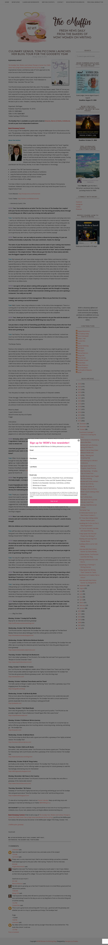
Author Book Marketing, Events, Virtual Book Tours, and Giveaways (53, 478)
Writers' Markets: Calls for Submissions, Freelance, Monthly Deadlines (54, 488)
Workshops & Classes (39, 485)
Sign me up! (54, 501)
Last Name (33, 466)
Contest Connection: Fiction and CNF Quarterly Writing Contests (52, 480)
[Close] (79, 440)
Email (31, 450)
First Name (33, 458)
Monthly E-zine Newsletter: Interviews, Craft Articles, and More (51, 483)
